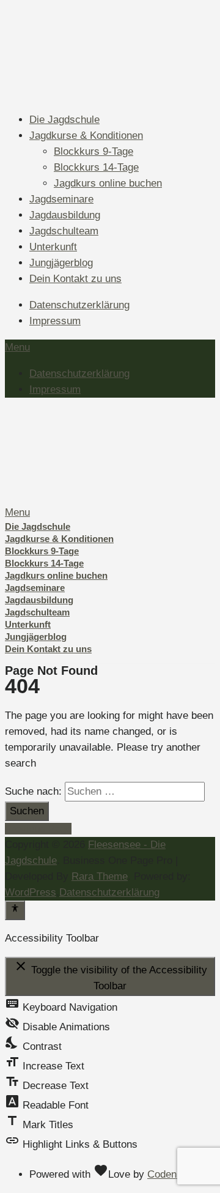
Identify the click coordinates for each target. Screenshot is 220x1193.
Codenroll (169, 1174)
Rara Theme (100, 876)
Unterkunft (53, 247)
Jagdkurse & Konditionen (86, 135)
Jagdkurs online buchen (108, 183)
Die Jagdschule (64, 119)
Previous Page (38, 828)
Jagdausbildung (64, 215)
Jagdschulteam (63, 231)
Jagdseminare (61, 199)
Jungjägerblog (61, 263)
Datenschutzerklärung (79, 305)
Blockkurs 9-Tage (93, 151)
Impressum (55, 321)
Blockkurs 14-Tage (96, 167)
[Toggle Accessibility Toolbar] (15, 910)
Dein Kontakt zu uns (75, 278)
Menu (17, 347)
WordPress (30, 892)
